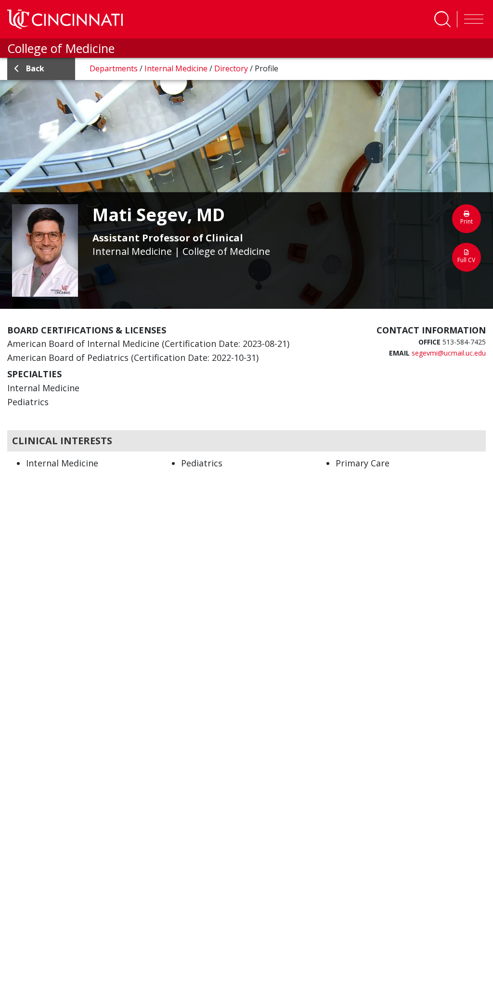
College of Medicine (61, 48)
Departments (115, 68)
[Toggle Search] (442, 19)
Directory (232, 68)
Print (466, 221)
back (35, 68)
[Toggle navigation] (471, 19)
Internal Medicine (176, 68)
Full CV (466, 259)
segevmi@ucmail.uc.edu (449, 353)
